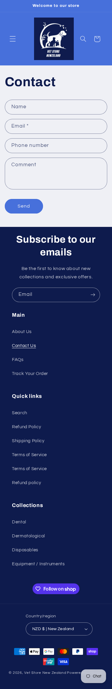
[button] (12, 39)
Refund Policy (26, 427)
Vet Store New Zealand (45, 672)
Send (24, 206)
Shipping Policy (28, 441)
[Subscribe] (93, 295)
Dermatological (28, 536)
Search (19, 413)
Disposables (25, 550)
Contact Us (24, 345)
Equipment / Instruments (38, 564)
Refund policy (26, 483)
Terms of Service (29, 455)
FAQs (18, 359)
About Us (22, 331)
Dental (19, 522)
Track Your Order (30, 373)
